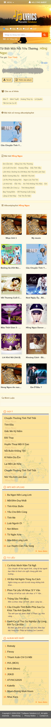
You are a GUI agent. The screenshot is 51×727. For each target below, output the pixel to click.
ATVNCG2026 (14, 680)
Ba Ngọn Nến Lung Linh (19, 495)
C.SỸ (27, 29)
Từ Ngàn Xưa (14, 534)
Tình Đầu (9, 424)
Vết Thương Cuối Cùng (26, 192)
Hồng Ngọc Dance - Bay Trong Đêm (36, 327)
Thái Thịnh (12, 57)
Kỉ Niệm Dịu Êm (12, 457)
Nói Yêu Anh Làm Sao (15, 477)
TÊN (13, 29)
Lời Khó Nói (7, 184)
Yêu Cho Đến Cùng (17, 512)
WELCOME (38, 2)
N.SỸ (34, 29)
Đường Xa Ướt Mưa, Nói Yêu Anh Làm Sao (11, 268)
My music (36, 238)
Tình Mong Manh (27, 188)
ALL (7, 29)
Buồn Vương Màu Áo (11, 176)
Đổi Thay (9, 438)
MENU (9, 2)
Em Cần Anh (8, 164)
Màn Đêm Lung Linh (17, 540)
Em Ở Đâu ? (36, 387)
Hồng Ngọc (17, 156)
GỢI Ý (10, 411)
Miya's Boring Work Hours (20, 691)
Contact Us (44, 716)
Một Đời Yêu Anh (27, 176)
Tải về (8, 80)
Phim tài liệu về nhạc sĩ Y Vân (23, 590)
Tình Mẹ (11, 517)
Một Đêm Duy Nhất (16, 500)
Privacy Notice (30, 716)
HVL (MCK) (13, 663)
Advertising (16, 716)
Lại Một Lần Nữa (12, 464)
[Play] (5, 63)
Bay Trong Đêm (9, 192)
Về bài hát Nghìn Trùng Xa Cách (24, 579)
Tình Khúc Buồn (15, 506)
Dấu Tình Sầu (35, 168)
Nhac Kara (12, 697)
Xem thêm (42, 551)
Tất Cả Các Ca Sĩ (9, 103)
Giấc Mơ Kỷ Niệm (13, 431)
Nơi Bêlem (12, 529)
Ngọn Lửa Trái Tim (31, 180)
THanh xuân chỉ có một (19, 657)
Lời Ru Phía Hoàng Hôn (12, 180)
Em (45, 184)
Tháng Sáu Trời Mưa (17, 598)
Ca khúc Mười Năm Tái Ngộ (21, 565)
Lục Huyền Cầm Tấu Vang (20, 546)
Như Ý (5, 99)
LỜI (20, 29)
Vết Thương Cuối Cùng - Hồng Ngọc (11, 298)
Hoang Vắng (23, 168)
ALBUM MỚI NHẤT (15, 638)
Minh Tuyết (14, 99)
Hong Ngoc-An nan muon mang (11, 387)
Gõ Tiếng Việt (11, 39)
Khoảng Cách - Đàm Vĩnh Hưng (36, 357)
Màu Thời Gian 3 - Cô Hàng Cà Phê (11, 327)
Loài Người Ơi (14, 523)
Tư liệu (11, 558)
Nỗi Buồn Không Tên (15, 451)
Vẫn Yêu (17, 184)
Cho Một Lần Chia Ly (11, 188)
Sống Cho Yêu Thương (24, 164)
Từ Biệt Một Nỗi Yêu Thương (19, 48)
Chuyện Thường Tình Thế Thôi (20, 418)
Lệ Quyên (38, 99)
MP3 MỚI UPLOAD (15, 487)
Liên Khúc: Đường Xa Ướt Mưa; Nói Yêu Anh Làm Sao (24, 172)
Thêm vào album (25, 80)
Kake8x (11, 685)
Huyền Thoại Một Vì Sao (16, 444)
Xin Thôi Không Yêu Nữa (32, 184)
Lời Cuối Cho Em (9, 168)
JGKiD (10, 674)
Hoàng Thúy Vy (27, 99)
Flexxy (10, 652)
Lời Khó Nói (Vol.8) (11, 357)
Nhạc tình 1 (11, 238)
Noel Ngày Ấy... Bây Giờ (36, 298)
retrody (11, 646)
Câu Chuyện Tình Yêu (11, 145)
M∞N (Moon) (13, 668)
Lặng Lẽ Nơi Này (9, 196)
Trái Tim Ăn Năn (24, 196)
